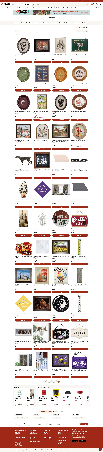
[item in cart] (101, 4)
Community (32, 436)
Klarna (59, 443)
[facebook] (73, 433)
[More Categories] (100, 7)
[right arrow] (88, 22)
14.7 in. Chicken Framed (40, 140)
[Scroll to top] (100, 449)
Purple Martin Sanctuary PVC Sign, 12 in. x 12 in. (23, 313)
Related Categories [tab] (46, 411)
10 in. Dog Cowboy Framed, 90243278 (59, 112)
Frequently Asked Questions (20, 437)
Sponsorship (46, 433)
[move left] (15, 397)
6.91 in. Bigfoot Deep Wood (59, 54)
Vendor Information (47, 437)
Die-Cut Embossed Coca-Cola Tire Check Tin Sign (60, 228)
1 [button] (46, 381)
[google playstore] (82, 441)
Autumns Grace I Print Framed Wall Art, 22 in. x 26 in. (41, 285)
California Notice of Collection (43, 449)
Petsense (94, 1)
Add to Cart (20, 404)
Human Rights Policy (27, 449)
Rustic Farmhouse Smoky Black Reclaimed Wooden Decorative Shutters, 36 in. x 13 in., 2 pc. (23, 370)
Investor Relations (33, 433)
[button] (31, 1)
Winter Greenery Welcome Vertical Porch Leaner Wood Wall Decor (78, 313)
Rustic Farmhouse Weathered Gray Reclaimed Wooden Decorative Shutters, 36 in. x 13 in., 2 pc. (60, 199)
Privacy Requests (51, 449)
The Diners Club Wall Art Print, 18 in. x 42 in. (23, 342)
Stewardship (32, 434)
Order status (76, 1)
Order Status (17, 432)
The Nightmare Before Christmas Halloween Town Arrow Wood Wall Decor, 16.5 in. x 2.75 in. (79, 170)
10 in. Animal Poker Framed (40, 54)
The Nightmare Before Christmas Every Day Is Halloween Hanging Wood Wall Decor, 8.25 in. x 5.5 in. (60, 342)
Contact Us (17, 438)
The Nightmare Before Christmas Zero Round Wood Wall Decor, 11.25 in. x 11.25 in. (60, 313)
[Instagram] (78, 433)
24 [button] (56, 381)
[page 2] (59, 381)
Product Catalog (33, 438)
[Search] (33, 4)
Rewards (60, 433)
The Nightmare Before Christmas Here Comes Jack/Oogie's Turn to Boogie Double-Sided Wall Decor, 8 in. (78, 370)
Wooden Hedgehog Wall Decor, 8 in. (79, 83)
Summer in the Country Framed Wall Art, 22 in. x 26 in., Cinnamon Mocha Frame (60, 141)
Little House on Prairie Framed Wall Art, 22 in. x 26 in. (23, 285)
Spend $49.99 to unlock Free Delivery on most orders (13, 1)
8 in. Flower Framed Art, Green (23, 83)
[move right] (33, 397)
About (59, 432)
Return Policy (17, 433)
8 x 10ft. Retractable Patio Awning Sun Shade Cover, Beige (60, 170)
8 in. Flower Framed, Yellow (59, 83)
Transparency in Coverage (19, 449)
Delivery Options (18, 434)
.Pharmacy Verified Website (35, 441)
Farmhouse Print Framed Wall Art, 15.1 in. (41, 112)
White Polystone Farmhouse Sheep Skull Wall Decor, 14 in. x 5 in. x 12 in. (41, 342)
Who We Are (32, 432)
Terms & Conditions (62, 437)
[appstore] (75, 441)
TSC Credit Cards (82, 1)
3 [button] (51, 381)
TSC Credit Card (61, 442)
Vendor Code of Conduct (34, 449)
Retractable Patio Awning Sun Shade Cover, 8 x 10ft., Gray (78, 199)
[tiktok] (83, 433)
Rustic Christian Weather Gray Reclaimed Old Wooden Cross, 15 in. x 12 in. (41, 370)
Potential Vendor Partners (48, 436)
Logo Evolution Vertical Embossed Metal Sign (78, 257)
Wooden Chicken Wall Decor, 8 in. (79, 111)
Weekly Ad (99, 1)
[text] (61, 18)
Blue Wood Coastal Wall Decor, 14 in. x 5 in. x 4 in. (23, 228)
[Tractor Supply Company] (6, 4)
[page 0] (44, 381)
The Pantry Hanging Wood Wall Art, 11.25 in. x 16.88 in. (79, 342)
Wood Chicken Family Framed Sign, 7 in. (79, 140)
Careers (45, 432)
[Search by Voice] (87, 4)
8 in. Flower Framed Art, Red (22, 111)
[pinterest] (75, 433)
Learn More (29, 1)
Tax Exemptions (18, 436)
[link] (41, 18)
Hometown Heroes (61, 434)
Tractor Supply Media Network (49, 438)
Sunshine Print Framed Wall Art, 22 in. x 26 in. (60, 257)
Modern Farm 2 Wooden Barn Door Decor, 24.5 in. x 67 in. (78, 285)
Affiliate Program (47, 434)
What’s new (89, 1)
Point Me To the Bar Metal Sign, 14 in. (79, 55)
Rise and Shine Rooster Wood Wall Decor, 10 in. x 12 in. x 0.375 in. (61, 285)
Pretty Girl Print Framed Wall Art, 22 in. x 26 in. (41, 313)
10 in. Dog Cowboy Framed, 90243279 (22, 55)
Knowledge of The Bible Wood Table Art (41, 170)
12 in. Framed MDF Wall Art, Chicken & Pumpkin (22, 141)
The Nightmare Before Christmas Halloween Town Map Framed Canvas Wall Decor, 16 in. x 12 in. (60, 370)
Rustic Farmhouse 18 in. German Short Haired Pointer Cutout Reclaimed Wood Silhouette (23, 170)
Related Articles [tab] (58, 411)
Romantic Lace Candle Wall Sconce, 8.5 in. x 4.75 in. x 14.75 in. (41, 228)
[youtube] (80, 433)
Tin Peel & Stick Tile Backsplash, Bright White (41, 257)
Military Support (33, 437)
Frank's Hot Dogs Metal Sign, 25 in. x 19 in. (23, 257)
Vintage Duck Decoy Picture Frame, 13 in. (42, 83)
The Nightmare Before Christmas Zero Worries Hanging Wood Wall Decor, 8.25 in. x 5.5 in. (79, 228)
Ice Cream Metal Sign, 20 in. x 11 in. (23, 199)
